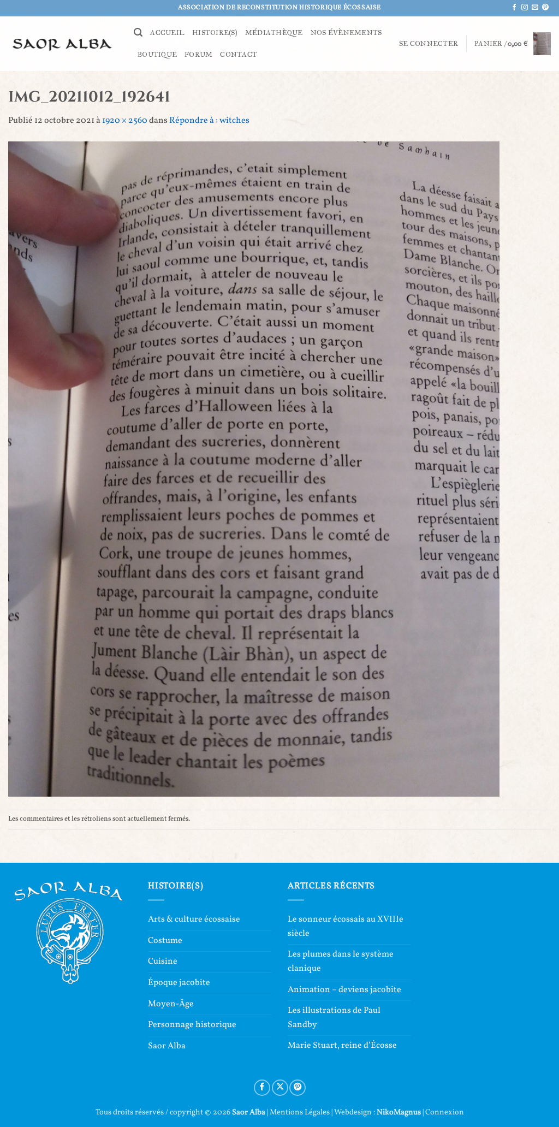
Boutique (157, 54)
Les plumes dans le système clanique (341, 961)
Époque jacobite (179, 983)
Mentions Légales (300, 1112)
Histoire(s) (214, 32)
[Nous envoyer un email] (535, 7)
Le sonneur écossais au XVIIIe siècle (345, 927)
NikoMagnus (399, 1112)
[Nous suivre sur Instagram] (524, 7)
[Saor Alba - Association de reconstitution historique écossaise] (62, 43)
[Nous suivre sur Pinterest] (545, 7)
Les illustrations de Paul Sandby (334, 1018)
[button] (138, 32)
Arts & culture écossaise (194, 920)
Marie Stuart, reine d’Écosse (342, 1046)
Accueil (167, 32)
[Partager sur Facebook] (262, 1087)
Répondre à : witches (209, 121)
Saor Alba (167, 1046)
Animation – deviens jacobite (344, 990)
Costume (165, 941)
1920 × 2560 (124, 121)
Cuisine (162, 962)
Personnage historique (192, 1025)
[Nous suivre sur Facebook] (514, 7)
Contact (238, 54)
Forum (198, 54)
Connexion (444, 1112)
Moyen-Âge (171, 1004)
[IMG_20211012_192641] (253, 468)
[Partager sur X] (280, 1087)
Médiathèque (274, 32)
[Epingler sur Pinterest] (297, 1087)
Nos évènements (346, 32)
